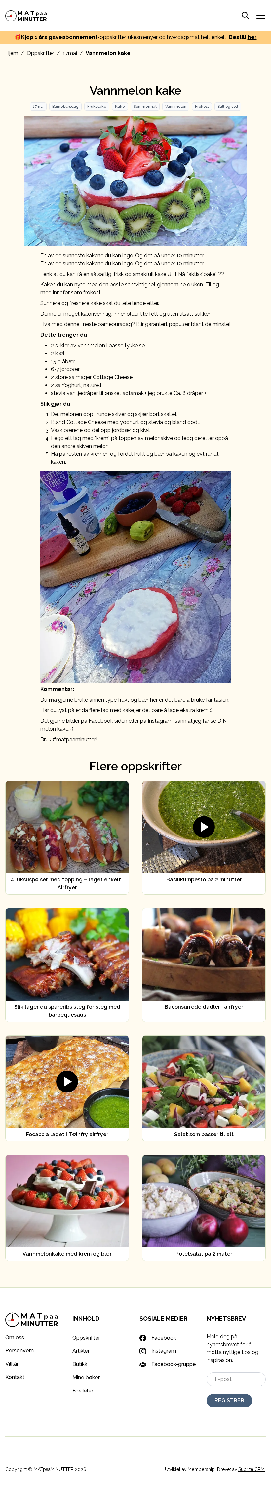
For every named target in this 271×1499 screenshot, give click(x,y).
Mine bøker (86, 1377)
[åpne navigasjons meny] (261, 16)
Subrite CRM (251, 1469)
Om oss (14, 1337)
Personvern (19, 1351)
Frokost (202, 106)
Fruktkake (96, 106)
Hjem (11, 53)
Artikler (81, 1351)
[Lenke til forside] (26, 15)
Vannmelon (175, 106)
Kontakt (14, 1377)
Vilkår (12, 1364)
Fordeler (82, 1391)
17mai (70, 53)
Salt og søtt (227, 106)
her (252, 37)
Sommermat (145, 106)
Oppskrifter (40, 53)
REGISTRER (229, 1400)
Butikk (79, 1364)
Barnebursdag (65, 106)
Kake (120, 106)
